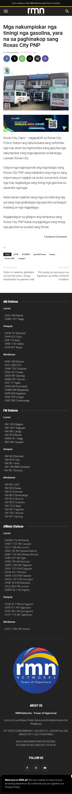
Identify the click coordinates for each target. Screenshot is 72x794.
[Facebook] (6, 58)
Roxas (52, 254)
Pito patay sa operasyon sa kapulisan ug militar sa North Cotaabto (53, 276)
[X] (14, 58)
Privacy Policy (12, 787)
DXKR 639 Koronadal (16, 386)
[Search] (67, 11)
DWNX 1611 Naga (14, 319)
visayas (21, 258)
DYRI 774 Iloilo (12, 340)
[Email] (29, 58)
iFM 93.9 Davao (13, 488)
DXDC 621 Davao (14, 372)
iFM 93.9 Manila (13, 434)
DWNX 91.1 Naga (14, 438)
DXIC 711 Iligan (13, 382)
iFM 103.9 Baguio (14, 424)
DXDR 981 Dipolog (15, 375)
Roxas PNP (10, 258)
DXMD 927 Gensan (15, 379)
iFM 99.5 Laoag (13, 431)
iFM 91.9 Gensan (14, 491)
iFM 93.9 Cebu (12, 459)
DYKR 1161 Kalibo (14, 343)
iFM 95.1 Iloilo (12, 463)
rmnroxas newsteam (12, 52)
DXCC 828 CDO (13, 365)
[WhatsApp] (22, 58)
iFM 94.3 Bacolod (14, 456)
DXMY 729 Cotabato (16, 368)
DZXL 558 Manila (14, 315)
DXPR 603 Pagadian (15, 393)
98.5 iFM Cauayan (14, 442)
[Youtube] (45, 768)
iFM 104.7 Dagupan (15, 427)
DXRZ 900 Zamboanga (17, 400)
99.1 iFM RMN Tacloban (17, 466)
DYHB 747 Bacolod (15, 333)
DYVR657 (26, 254)
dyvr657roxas (40, 254)
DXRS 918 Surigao (14, 397)
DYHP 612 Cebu (13, 336)
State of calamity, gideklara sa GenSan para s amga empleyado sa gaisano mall (18, 276)
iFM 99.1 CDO (12, 484)
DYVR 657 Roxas (13, 347)
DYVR (16, 254)
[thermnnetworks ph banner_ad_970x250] (36, 123)
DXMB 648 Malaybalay (17, 389)
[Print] (37, 58)
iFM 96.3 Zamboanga (16, 495)
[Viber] (45, 58)
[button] (5, 11)
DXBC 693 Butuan (14, 361)
